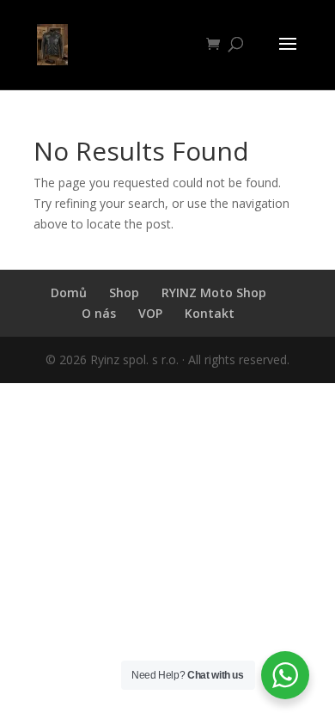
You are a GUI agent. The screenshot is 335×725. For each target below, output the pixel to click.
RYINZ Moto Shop (213, 292)
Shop (124, 292)
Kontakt (209, 313)
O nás (99, 313)
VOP (150, 313)
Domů (69, 292)
